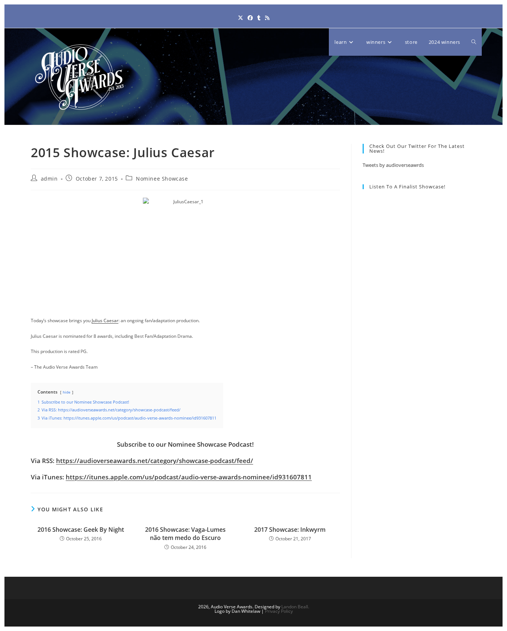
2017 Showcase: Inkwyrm (290, 529)
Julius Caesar (105, 320)
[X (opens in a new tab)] (240, 17)
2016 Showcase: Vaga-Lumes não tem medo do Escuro (185, 533)
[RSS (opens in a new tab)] (267, 17)
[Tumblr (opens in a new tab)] (259, 17)
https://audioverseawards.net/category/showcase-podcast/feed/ (154, 460)
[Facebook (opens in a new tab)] (250, 17)
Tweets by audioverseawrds (393, 165)
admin (49, 178)
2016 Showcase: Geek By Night (80, 529)
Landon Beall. (295, 607)
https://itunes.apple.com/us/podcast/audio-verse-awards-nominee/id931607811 (189, 477)
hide (67, 392)
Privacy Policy (279, 611)
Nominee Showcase (162, 178)
